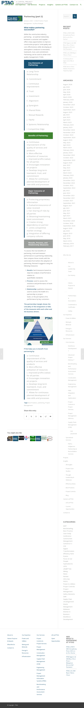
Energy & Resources (69, 330)
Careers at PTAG (68, 499)
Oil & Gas (66, 579)
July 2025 (66, 115)
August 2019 (67, 233)
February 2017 (68, 246)
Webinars (66, 609)
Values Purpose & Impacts (12, 640)
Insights (65, 461)
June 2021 (66, 211)
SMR (64, 597)
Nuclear (66, 576)
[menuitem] (8, 4)
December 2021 (69, 195)
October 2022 (68, 185)
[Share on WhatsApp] (36, 416)
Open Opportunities (55, 640)
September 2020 (69, 226)
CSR (64, 546)
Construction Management (72, 379)
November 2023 (69, 155)
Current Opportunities (70, 508)
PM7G (65, 581)
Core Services (70, 342)
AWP (65, 526)
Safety (70, 311)
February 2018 (68, 243)
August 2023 (67, 163)
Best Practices (32, 403)
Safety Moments (69, 594)
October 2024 (68, 135)
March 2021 (67, 218)
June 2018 (66, 236)
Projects (65, 458)
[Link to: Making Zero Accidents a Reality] (44, 438)
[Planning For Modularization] (82, 354)
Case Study (67, 533)
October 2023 (68, 158)
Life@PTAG (67, 569)
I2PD (65, 566)
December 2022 (69, 180)
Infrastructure (70, 335)
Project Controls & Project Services (71, 405)
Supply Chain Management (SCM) (72, 424)
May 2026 (66, 92)
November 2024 (69, 132)
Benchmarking (68, 528)
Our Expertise (67, 315)
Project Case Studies (70, 470)
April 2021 (66, 216)
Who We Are (67, 255)
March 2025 (67, 122)
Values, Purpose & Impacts (71, 285)
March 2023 (67, 173)
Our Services (67, 338)
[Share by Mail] (50, 416)
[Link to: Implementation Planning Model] (38, 438)
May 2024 (66, 143)
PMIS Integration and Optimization (72, 394)
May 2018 (66, 238)
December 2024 (69, 130)
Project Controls (71, 491)
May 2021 (66, 213)
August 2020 (67, 228)
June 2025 (66, 117)
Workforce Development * (72, 348)
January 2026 (67, 102)
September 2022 (69, 188)
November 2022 (69, 183)
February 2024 (68, 150)
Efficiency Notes (71, 484)
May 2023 (66, 168)
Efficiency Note (68, 554)
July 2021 (66, 208)
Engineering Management (72, 385)
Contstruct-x (67, 544)
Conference (67, 536)
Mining (65, 571)
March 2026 (67, 97)
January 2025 (67, 127)
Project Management (41, 648)
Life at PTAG (69, 503)
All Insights (69, 465)
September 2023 (69, 160)
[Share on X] (31, 416)
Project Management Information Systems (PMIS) (41, 677)
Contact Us (66, 513)
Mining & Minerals (68, 323)
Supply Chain (67, 599)
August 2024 (67, 140)
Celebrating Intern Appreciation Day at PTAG (68, 61)
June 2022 (66, 193)
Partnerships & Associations (72, 298)
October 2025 (68, 107)
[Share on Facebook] (26, 416)
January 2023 (67, 178)
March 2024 (67, 148)
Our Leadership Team (71, 268)
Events (65, 556)
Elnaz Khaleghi (39, 23)
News (65, 574)
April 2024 (66, 145)
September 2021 (69, 203)
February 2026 (68, 100)
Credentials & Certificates (72, 306)
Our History (71, 275)
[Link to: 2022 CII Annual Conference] (21, 438)
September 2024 (69, 137)
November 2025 (69, 105)
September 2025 (69, 110)
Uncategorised (68, 602)
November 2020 (69, 221)
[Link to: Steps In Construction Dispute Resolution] (15, 438)
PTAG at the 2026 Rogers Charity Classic (70, 673)
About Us (71, 262)
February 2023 (68, 175)
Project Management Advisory (72, 415)
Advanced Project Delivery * (71, 357)
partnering (41, 403)
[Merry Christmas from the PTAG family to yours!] (1, 354)
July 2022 (66, 190)
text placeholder (73, 432)
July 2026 (66, 87)
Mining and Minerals (25, 646)
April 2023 (66, 170)
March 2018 (67, 241)
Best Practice (39, 21)
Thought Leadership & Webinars (70, 477)
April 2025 (66, 120)
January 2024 (67, 153)
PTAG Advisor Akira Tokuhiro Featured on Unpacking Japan (68, 68)
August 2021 (67, 206)
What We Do (11, 644)
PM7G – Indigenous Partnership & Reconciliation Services (72, 449)
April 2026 (66, 94)
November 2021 (69, 198)
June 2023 (66, 165)
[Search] (80, 4)
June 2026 (66, 89)
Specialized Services (69, 439)
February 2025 (68, 125)
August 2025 (67, 112)
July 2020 (66, 231)
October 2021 (68, 201)
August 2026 (67, 84)
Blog (67, 495)
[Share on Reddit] (45, 416)
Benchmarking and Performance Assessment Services (72, 369)
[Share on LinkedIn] (41, 416)
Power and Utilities (25, 640)
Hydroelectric (68, 564)
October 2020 (68, 223)
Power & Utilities (71, 318)
